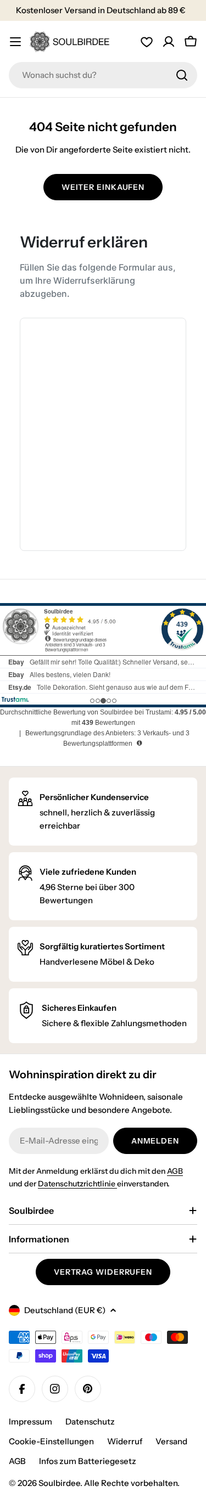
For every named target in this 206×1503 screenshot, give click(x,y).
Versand (171, 1441)
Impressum (30, 1421)
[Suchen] (181, 75)
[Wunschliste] (146, 41)
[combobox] (103, 75)
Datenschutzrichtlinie (77, 1184)
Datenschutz (90, 1421)
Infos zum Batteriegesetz (87, 1461)
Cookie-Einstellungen (51, 1441)
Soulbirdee (59, 1483)
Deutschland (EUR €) (64, 1310)
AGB (175, 1171)
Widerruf (124, 1441)
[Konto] (168, 41)
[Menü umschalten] (15, 41)
